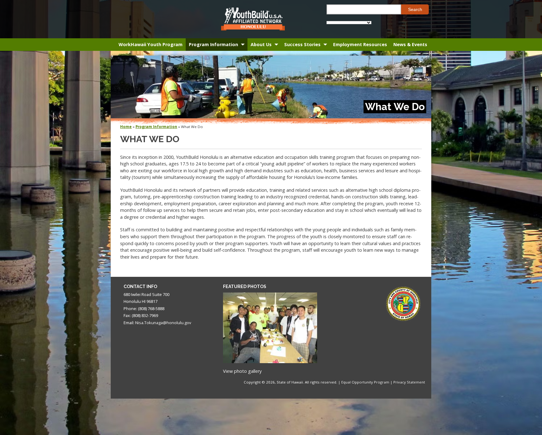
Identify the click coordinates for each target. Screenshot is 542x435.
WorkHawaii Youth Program (151, 44)
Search (415, 9)
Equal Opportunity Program (365, 382)
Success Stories (302, 44)
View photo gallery (242, 371)
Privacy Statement (409, 382)
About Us (261, 44)
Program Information (213, 44)
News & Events (410, 44)
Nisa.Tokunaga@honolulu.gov (163, 322)
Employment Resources (360, 44)
